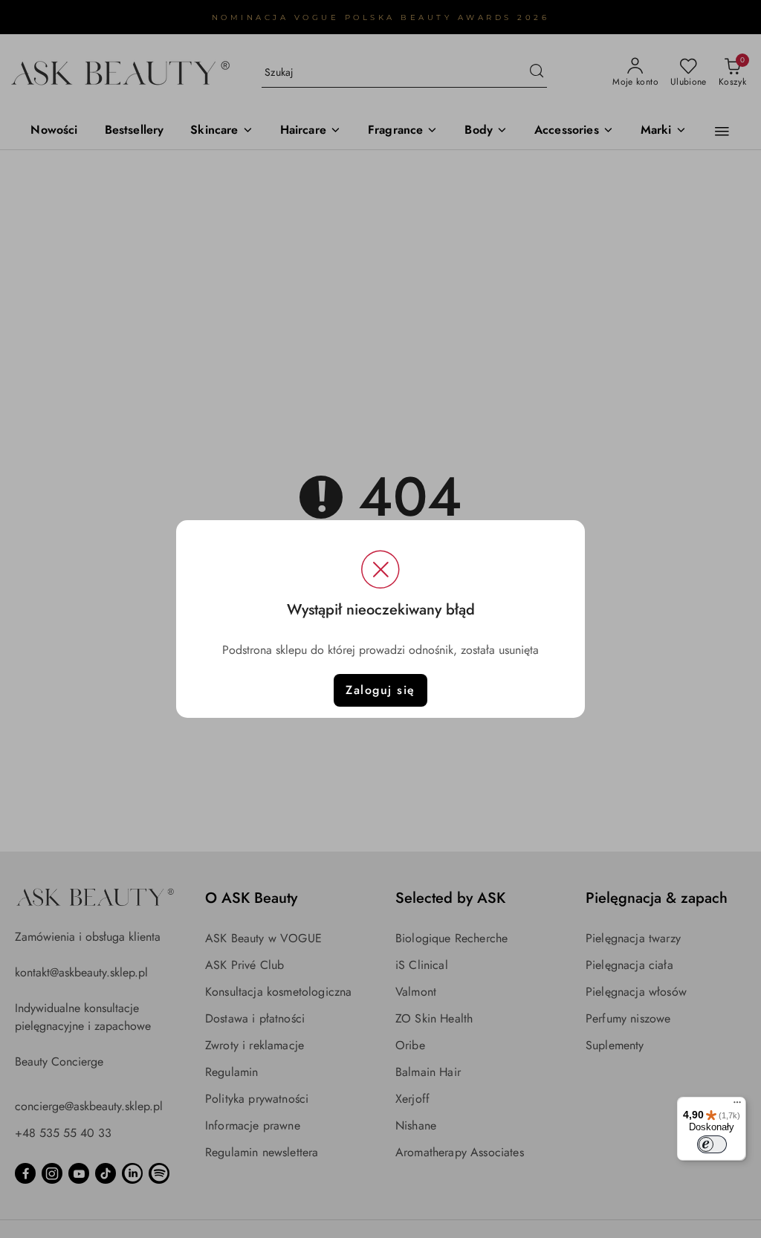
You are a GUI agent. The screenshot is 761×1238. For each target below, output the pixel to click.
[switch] (712, 1144)
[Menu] (737, 1106)
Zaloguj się (380, 690)
